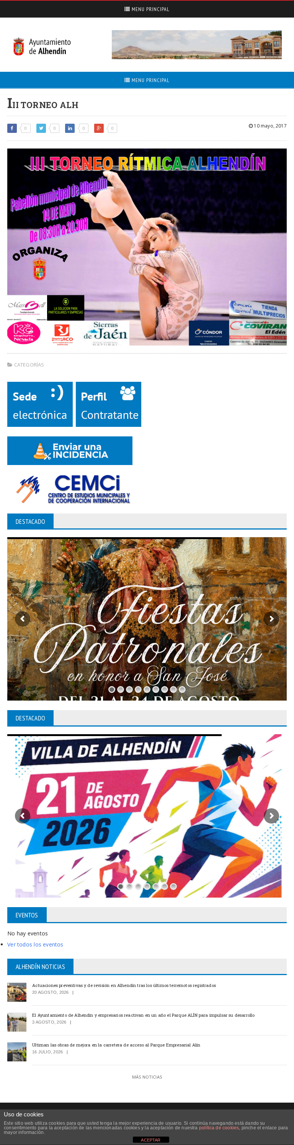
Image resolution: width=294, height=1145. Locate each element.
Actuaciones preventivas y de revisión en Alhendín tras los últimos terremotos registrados (124, 985)
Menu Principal (150, 9)
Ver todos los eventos (35, 944)
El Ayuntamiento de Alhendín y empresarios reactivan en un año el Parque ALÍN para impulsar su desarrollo (143, 1015)
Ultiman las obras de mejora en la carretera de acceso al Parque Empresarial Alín (116, 1045)
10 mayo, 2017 (270, 126)
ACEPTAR (150, 1140)
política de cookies (219, 1127)
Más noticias (147, 1077)
